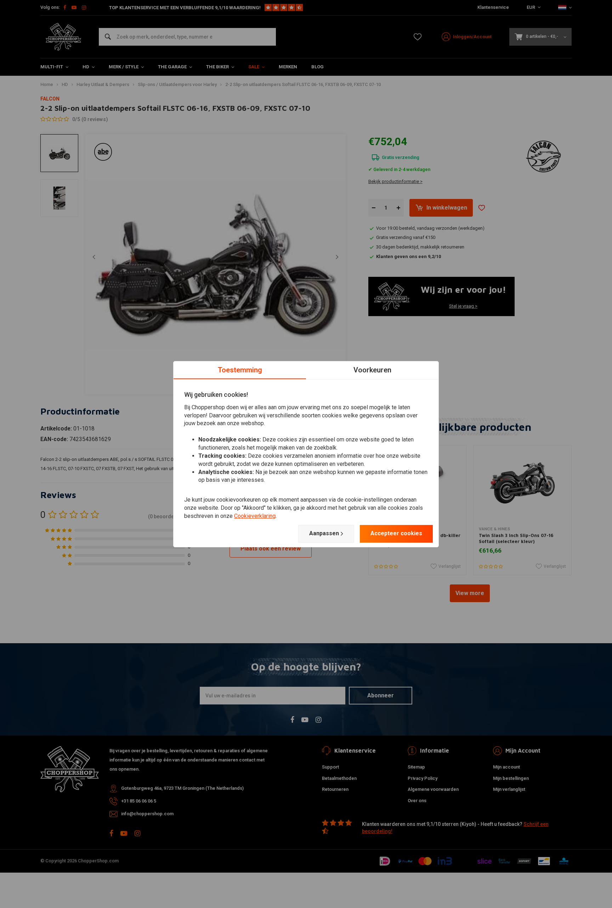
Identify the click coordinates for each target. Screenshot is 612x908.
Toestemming (240, 369)
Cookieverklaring (255, 516)
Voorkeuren (372, 369)
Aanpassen (324, 533)
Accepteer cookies (396, 533)
